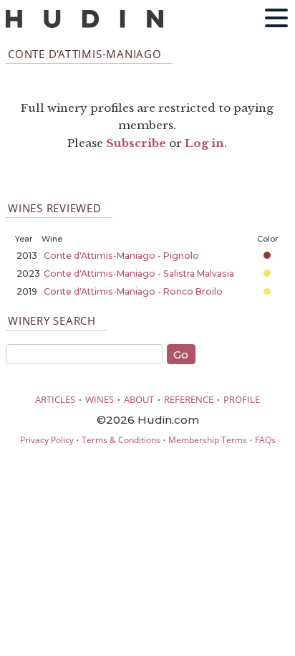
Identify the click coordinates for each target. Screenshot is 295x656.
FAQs (265, 440)
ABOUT (139, 399)
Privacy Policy (47, 440)
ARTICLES (55, 399)
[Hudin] (84, 24)
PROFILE (241, 399)
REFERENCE (188, 399)
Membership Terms (207, 440)
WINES (99, 399)
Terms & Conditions (121, 440)
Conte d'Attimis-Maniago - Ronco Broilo (133, 291)
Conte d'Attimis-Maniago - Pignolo (121, 255)
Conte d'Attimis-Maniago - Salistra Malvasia (139, 273)
